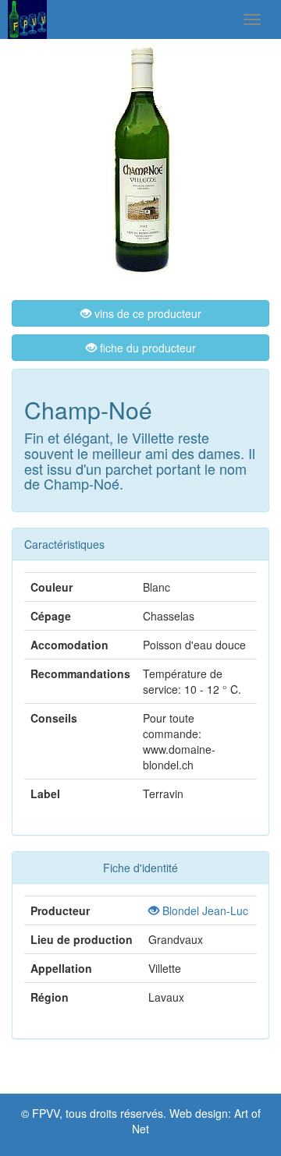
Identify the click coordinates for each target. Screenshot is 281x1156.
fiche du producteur (146, 347)
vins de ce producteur (146, 313)
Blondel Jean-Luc (203, 910)
